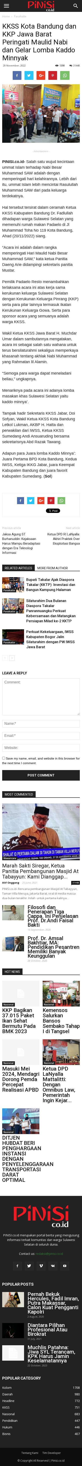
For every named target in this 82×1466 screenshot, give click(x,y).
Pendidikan (9, 1420)
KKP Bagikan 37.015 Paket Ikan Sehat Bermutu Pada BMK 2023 (19, 1020)
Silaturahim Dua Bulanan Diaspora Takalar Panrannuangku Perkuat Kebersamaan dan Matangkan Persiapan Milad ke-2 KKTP (51, 610)
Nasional (8, 1004)
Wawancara (9, 858)
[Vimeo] (41, 1266)
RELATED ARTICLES (18, 568)
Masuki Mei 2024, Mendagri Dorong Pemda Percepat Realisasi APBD (20, 1079)
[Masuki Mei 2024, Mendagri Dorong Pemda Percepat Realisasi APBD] (20, 1052)
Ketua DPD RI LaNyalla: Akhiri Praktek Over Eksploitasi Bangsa (63, 538)
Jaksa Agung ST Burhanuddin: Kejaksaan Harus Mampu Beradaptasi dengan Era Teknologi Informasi (21, 543)
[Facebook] (17, 1266)
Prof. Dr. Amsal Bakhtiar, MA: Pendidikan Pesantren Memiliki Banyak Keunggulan (53, 947)
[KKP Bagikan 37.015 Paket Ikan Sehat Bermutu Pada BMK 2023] (20, 994)
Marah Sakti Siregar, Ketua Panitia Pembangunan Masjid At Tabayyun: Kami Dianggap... (40, 871)
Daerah (7, 1394)
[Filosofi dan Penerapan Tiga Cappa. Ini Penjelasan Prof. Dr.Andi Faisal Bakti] (13, 912)
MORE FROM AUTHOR (52, 568)
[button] (76, 6)
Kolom (7, 1387)
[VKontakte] (53, 1266)
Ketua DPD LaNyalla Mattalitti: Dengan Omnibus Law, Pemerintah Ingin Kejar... (59, 1085)
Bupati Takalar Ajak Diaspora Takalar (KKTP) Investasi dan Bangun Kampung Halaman (50, 584)
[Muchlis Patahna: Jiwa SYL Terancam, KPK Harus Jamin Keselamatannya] (13, 1353)
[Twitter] (29, 1266)
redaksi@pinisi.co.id (49, 1254)
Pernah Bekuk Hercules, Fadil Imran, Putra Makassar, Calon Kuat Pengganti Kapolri (53, 1303)
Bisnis (6, 1434)
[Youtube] (64, 1266)
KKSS (6, 1407)
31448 (76, 65)
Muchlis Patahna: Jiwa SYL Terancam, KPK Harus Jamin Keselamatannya (51, 1354)
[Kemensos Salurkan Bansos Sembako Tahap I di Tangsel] (61, 994)
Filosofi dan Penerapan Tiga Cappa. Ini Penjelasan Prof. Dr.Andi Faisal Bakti (53, 916)
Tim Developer (51, 1453)
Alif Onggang (10, 882)
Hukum (7, 1427)
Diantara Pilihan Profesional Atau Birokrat (47, 1329)
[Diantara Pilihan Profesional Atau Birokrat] (13, 1330)
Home (6, 16)
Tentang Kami (29, 1453)
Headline (8, 1401)
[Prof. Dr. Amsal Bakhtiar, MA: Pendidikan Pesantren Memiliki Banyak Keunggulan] (13, 943)
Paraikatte (20, 16)
